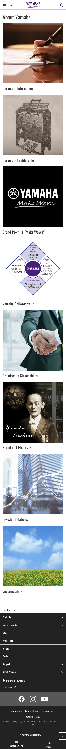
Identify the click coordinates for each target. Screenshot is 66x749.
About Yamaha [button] (9, 672)
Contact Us (16, 710)
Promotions (8, 641)
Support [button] (6, 664)
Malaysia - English (15, 680)
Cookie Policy (33, 716)
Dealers (6, 656)
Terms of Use (31, 710)
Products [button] (7, 617)
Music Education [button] (10, 625)
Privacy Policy (49, 710)
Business (7, 687)
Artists (6, 648)
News (5, 633)
